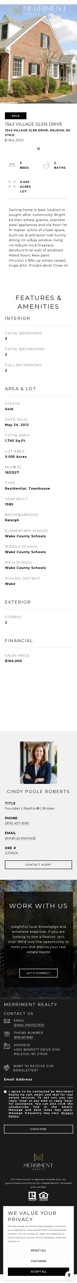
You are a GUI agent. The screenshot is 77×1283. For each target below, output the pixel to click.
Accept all (38, 1271)
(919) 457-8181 (17, 823)
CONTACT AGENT (38, 864)
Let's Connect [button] (39, 973)
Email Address (18, 1079)
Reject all (38, 1250)
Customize (38, 1261)
